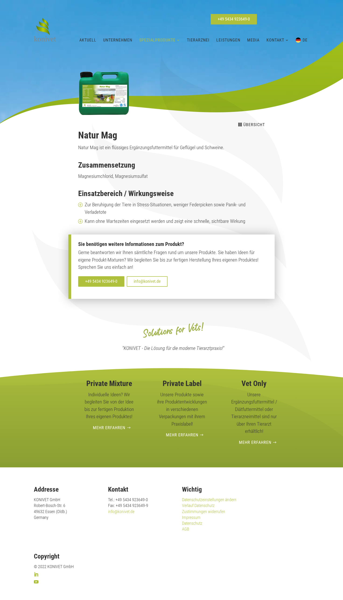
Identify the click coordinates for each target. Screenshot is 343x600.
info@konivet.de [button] (147, 281)
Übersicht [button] (254, 124)
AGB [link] (185, 529)
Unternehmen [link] (117, 40)
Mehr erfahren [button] (109, 427)
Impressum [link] (191, 517)
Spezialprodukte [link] (157, 40)
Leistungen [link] (228, 40)
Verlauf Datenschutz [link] (198, 505)
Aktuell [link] (87, 40)
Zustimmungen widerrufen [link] (203, 511)
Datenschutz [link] (192, 523)
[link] (45, 29)
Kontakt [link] (275, 40)
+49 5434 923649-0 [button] (234, 19)
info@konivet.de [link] (121, 511)
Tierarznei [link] (198, 40)
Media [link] (253, 40)
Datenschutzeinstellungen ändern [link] (209, 499)
